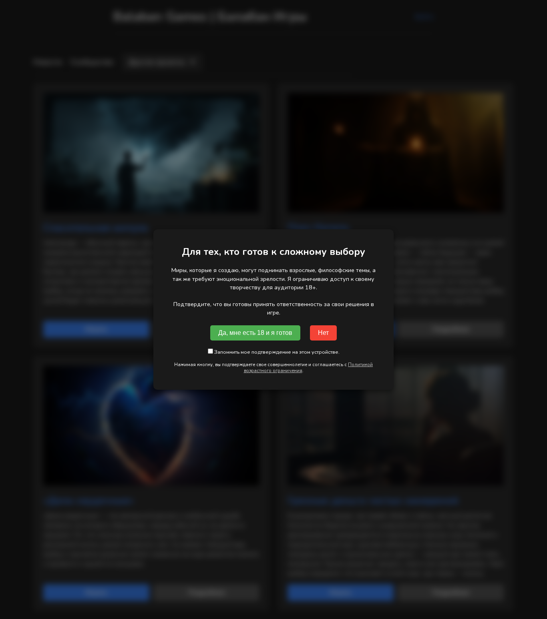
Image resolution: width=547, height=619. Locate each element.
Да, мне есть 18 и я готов (255, 332)
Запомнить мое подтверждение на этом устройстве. (276, 352)
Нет (323, 332)
